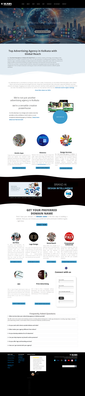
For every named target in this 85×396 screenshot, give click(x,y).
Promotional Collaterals (69, 244)
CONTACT (64, 4)
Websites (42, 153)
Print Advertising (42, 284)
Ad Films (16, 243)
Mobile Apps (19, 153)
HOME (23, 4)
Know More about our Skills (43, 90)
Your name (61, 279)
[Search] (76, 366)
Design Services (66, 152)
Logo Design (33, 244)
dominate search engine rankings (64, 87)
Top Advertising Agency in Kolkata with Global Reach (33, 52)
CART (43, 4)
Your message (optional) (64, 291)
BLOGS (38, 4)
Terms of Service (11, 355)
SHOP (33, 4)
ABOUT (28, 4)
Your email (61, 285)
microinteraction (41, 164)
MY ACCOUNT (57, 4)
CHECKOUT (49, 4)
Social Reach (51, 243)
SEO (18, 284)
